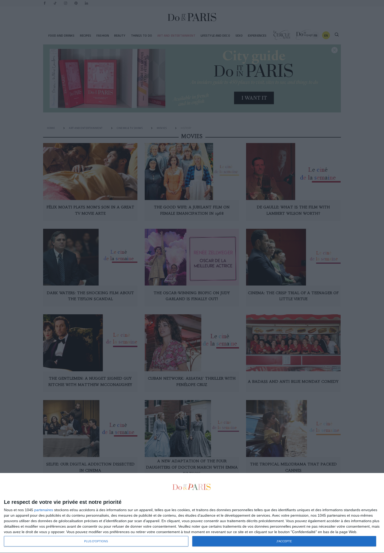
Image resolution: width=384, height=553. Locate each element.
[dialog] (192, 513)
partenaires (43, 510)
